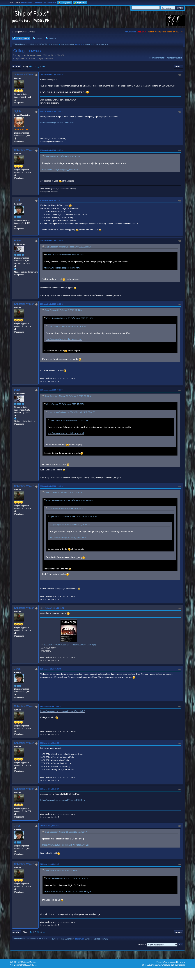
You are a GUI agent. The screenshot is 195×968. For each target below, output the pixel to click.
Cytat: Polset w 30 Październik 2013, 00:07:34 (63, 492)
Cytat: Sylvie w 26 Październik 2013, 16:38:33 (63, 156)
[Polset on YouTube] (15, 269)
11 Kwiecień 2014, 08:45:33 (50, 669)
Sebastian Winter (24, 74)
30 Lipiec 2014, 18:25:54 (49, 789)
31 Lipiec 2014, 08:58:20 (49, 826)
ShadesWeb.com (30, 965)
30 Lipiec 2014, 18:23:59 (49, 743)
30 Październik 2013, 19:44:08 (51, 486)
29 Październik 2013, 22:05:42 (51, 304)
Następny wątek (174, 58)
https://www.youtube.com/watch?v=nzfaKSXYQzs (62, 800)
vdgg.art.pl (141, 32)
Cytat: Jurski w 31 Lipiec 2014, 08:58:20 (60, 870)
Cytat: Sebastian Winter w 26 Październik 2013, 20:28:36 (67, 247)
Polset (17, 240)
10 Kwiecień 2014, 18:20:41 (53, 608)
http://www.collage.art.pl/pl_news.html (57, 123)
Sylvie (87, 44)
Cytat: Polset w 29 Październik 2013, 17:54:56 (63, 310)
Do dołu (16, 66)
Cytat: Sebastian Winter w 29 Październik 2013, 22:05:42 (67, 396)
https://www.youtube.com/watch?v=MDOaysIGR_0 (62, 711)
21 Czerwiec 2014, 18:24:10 (50, 706)
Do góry (16, 932)
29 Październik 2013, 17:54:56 (51, 241)
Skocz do (142, 944)
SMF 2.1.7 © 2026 (16, 962)
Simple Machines (30, 962)
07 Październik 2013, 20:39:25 (51, 75)
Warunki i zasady (169, 962)
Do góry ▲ (181, 962)
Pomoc (159, 962)
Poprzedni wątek (157, 58)
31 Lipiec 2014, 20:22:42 (49, 864)
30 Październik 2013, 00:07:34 (51, 390)
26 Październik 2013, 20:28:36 (51, 150)
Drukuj (178, 66)
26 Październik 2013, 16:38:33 (51, 111)
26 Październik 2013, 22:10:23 (51, 200)
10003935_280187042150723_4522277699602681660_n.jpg (69, 645)
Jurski (17, 200)
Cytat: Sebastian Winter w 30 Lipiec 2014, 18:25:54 (65, 832)
